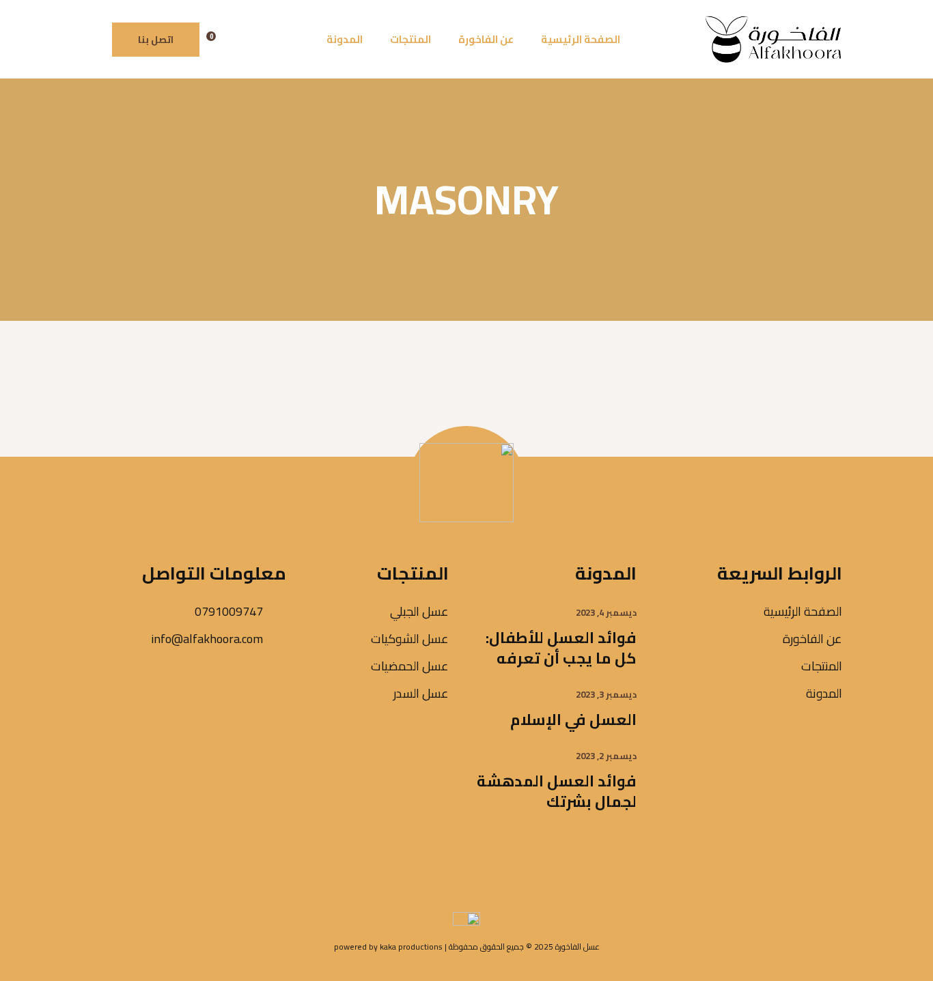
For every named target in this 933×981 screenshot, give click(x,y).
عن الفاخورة (812, 638)
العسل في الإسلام (573, 719)
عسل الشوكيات (410, 638)
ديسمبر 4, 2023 (606, 612)
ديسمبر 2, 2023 (606, 756)
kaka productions (411, 946)
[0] (223, 39)
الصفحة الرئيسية (803, 611)
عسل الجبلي (419, 611)
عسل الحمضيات (410, 666)
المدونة (824, 693)
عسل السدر (421, 693)
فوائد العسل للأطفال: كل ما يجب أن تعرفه (561, 647)
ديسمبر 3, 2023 (606, 694)
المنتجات (821, 666)
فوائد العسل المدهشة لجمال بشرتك (557, 791)
